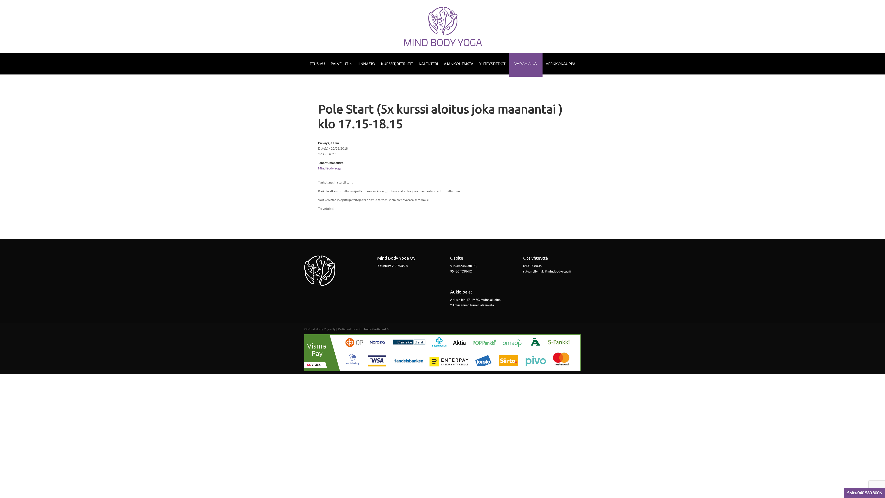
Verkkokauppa (560, 63)
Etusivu (317, 63)
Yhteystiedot (492, 63)
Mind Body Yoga (329, 168)
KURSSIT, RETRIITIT (397, 63)
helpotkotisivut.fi (376, 329)
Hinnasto (366, 63)
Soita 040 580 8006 (864, 492)
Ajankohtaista (458, 63)
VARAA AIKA (525, 64)
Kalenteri (428, 63)
